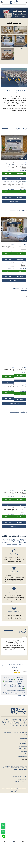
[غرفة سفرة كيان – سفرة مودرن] (8, 490)
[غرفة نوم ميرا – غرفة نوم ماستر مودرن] (20, 182)
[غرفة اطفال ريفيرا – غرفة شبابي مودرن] (20, 262)
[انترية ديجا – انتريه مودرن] (20, 367)
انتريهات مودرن (23, 751)
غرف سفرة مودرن (23, 746)
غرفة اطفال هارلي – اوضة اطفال (8, 264)
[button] (20, 173)
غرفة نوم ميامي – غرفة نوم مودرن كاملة (8, 185)
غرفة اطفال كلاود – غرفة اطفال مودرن (21, 247)
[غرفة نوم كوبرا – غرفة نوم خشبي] (8, 163)
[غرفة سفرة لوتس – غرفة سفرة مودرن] (8, 507)
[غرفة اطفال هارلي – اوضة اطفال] (8, 262)
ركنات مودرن (24, 753)
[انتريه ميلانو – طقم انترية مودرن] (20, 385)
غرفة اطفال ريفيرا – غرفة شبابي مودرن (21, 264)
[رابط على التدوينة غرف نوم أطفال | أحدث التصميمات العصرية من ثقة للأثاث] (14, 637)
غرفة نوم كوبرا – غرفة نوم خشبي (8, 166)
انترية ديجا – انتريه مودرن (21, 369)
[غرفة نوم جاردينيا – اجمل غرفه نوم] (20, 163)
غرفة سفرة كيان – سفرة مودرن (9, 492)
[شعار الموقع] (14, 2)
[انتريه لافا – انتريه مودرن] (8, 385)
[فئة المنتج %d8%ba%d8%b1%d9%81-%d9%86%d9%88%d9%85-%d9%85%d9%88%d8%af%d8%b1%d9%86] (20, 41)
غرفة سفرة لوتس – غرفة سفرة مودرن (9, 510)
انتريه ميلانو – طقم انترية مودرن (21, 387)
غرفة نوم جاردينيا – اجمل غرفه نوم (21, 166)
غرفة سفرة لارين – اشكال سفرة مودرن (21, 510)
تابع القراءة (14, 653)
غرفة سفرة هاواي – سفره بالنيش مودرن (20, 492)
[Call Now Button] (3, 836)
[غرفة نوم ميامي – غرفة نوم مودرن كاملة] (8, 182)
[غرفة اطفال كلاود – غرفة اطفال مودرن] (20, 244)
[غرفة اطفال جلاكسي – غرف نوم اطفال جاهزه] (8, 244)
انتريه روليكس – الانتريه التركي (9, 369)
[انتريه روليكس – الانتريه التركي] (8, 367)
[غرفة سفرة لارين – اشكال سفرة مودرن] (20, 507)
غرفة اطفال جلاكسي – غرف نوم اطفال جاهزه (8, 247)
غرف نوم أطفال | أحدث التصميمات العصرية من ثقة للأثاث (14, 641)
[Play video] (14, 77)
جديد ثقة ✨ (24, 741)
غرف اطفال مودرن (23, 748)
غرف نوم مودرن (23, 743)
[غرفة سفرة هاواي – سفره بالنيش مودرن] (20, 490)
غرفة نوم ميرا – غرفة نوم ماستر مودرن (21, 185)
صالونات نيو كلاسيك (22, 756)
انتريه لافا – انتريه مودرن (9, 387)
